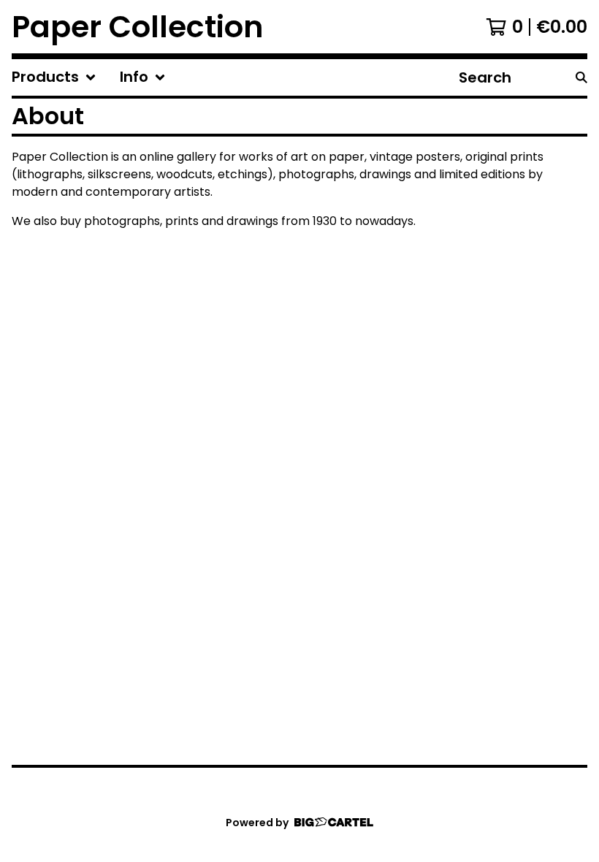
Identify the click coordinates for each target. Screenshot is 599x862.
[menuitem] (54, 77)
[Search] (581, 77)
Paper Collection (138, 27)
